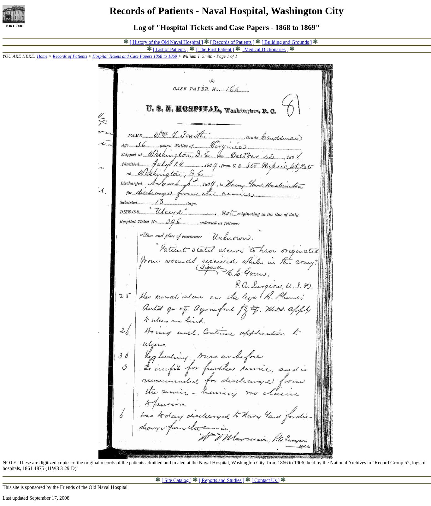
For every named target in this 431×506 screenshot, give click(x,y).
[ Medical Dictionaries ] (264, 49)
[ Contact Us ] (265, 480)
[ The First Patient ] (215, 49)
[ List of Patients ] (170, 49)
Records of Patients (70, 56)
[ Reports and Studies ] (221, 480)
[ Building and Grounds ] (287, 42)
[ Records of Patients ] (232, 42)
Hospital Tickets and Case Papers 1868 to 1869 (134, 56)
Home (42, 56)
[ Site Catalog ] (177, 480)
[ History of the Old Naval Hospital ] (166, 42)
